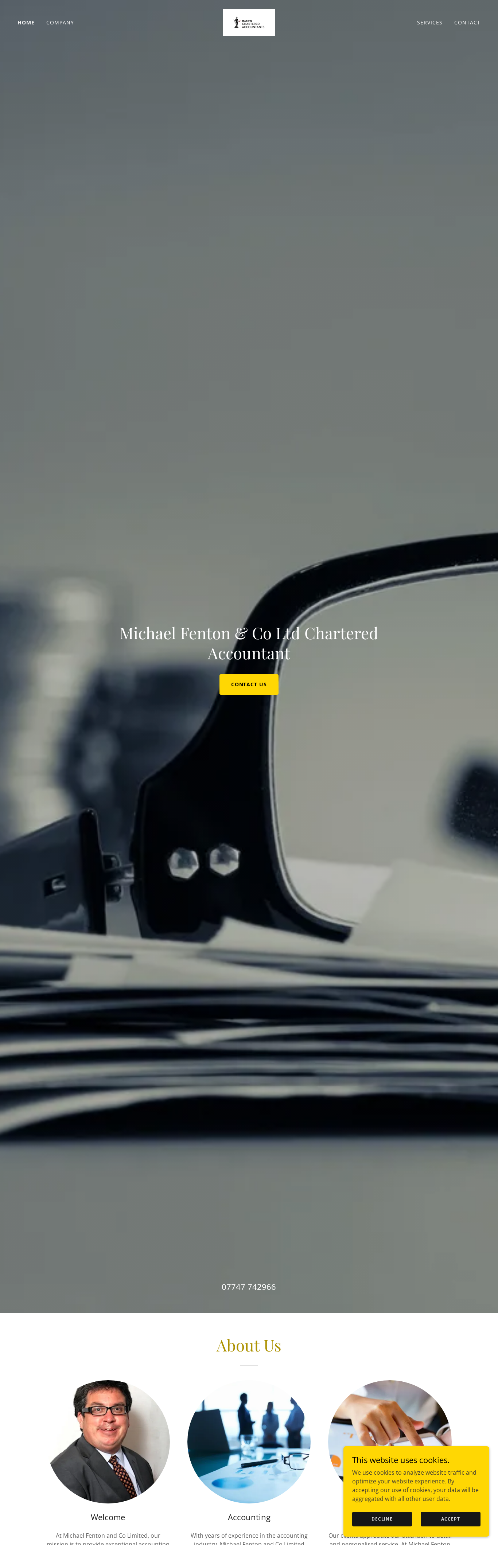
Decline (382, 1519)
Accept (450, 1519)
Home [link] (26, 22)
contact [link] (467, 22)
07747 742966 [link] (249, 1286)
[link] (249, 22)
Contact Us (249, 684)
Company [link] (60, 22)
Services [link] (430, 22)
